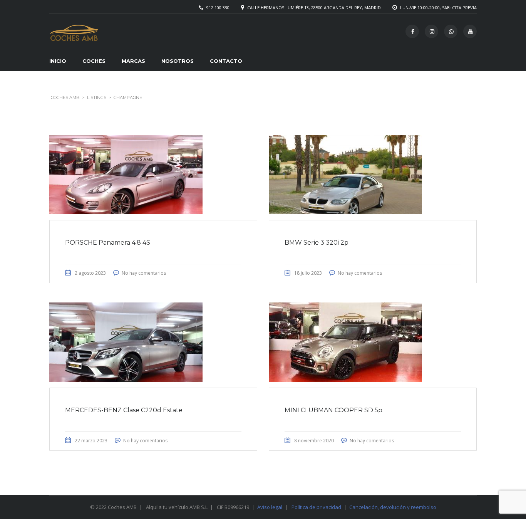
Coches (94, 61)
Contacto (226, 61)
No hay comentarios (144, 273)
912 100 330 (217, 7)
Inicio (57, 61)
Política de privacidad (316, 507)
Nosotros (177, 61)
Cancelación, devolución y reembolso (392, 507)
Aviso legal (269, 507)
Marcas (133, 61)
